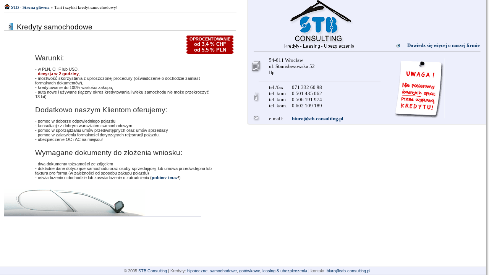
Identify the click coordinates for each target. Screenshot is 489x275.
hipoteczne (197, 271)
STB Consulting (152, 271)
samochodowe (223, 271)
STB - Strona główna (30, 7)
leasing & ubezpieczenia (284, 271)
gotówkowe (249, 271)
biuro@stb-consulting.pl (317, 118)
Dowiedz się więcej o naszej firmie (443, 45)
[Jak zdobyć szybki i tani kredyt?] (319, 46)
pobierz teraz (165, 177)
